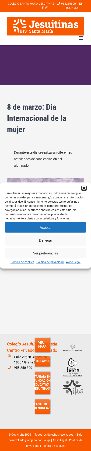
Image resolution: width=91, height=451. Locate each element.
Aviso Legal (73, 262)
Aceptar (46, 227)
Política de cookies (22, 262)
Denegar (45, 240)
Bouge (46, 440)
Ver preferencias (45, 253)
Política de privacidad (50, 262)
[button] (84, 188)
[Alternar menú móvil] (81, 37)
